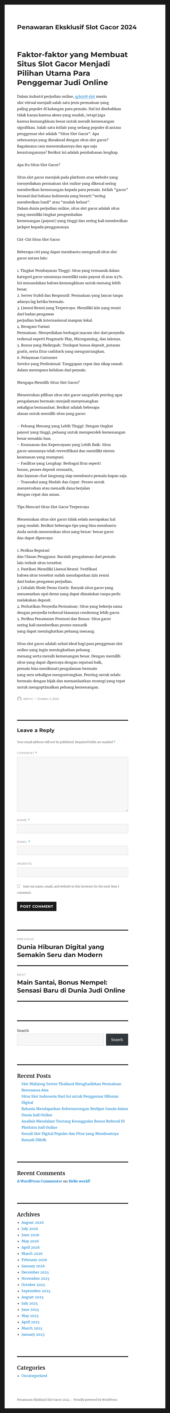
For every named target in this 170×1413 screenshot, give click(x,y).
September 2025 (35, 1291)
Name (23, 820)
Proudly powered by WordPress (95, 1400)
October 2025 (33, 1284)
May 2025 (30, 1315)
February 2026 (34, 1260)
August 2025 (32, 1297)
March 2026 (32, 1253)
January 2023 (32, 1334)
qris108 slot (85, 96)
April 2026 (30, 1247)
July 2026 (29, 1228)
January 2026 (33, 1266)
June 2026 (30, 1235)
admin (28, 699)
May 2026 (30, 1241)
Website (24, 863)
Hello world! (79, 1181)
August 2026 (32, 1222)
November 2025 (35, 1278)
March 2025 (31, 1328)
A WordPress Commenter (39, 1181)
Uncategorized (34, 1375)
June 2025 (30, 1309)
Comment (27, 753)
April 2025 (30, 1322)
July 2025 (29, 1303)
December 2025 (35, 1272)
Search (23, 1030)
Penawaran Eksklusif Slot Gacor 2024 (77, 27)
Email (23, 842)
